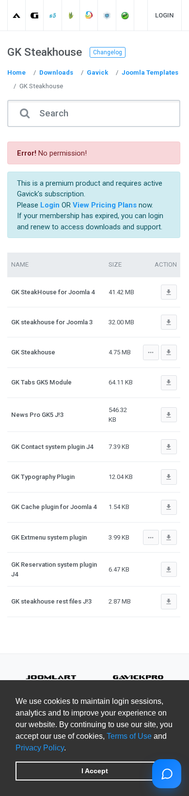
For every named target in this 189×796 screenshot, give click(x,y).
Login (164, 15)
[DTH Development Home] (125, 15)
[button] (69, 748)
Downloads (56, 72)
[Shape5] (53, 15)
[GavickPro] (35, 15)
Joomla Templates (150, 72)
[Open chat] (166, 773)
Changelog (107, 52)
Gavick (97, 72)
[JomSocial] (89, 15)
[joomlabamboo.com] (71, 15)
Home (16, 72)
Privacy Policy (40, 748)
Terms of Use (129, 736)
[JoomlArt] (17, 15)
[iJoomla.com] (107, 15)
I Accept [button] (94, 771)
